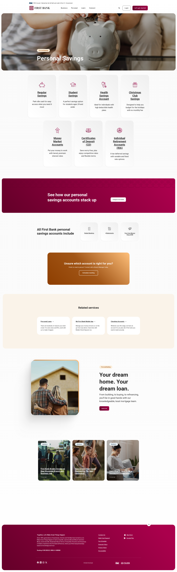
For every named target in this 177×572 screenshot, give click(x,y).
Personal (74, 8)
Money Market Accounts (57, 141)
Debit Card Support (104, 538)
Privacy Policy (102, 547)
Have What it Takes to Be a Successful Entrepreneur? (120, 472)
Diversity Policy (102, 544)
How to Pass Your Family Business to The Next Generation (85, 471)
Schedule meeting (88, 273)
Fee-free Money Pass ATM (130, 234)
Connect (92, 8)
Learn (83, 8)
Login (127, 8)
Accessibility (102, 551)
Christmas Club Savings (135, 95)
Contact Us (101, 535)
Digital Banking (89, 233)
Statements (110, 233)
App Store (133, 535)
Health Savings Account (104, 95)
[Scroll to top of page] (149, 524)
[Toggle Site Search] (119, 8)
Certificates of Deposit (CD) (88, 141)
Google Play (133, 538)
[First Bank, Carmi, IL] (39, 8)
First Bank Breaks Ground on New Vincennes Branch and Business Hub (53, 471)
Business (64, 8)
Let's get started (141, 8)
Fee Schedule (102, 541)
